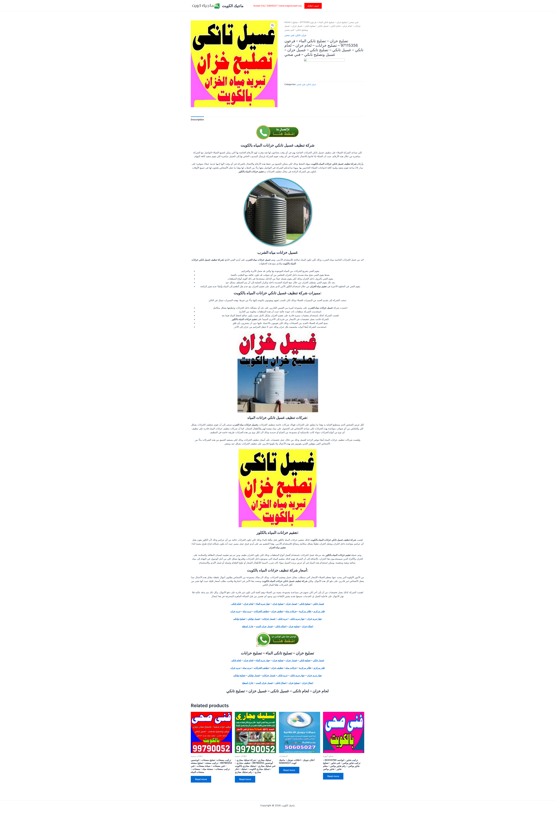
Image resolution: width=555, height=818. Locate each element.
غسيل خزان (291, 603)
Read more (201, 779)
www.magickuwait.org (290, 5)
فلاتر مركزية (305, 611)
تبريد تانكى (282, 618)
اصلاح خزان (307, 626)
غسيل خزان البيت (264, 626)
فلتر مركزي (319, 611)
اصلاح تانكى (281, 626)
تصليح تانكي (304, 603)
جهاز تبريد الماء (263, 603)
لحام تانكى (236, 603)
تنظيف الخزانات (261, 611)
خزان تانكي (301, 35)
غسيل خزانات (269, 618)
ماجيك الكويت (233, 5)
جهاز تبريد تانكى (297, 618)
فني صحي (353, 22)
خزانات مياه (291, 611)
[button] (313, 6)
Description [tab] (197, 119)
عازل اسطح (248, 626)
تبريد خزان (235, 611)
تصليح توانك (240, 618)
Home (287, 22)
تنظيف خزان (277, 611)
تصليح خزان (277, 603)
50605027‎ (272, 5)
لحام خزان (248, 603)
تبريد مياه (247, 611)
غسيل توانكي (254, 618)
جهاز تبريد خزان (314, 618)
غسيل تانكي (318, 603)
